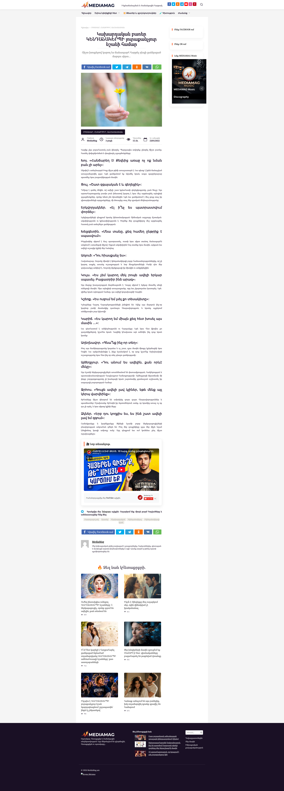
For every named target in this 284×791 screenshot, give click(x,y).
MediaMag (98, 541)
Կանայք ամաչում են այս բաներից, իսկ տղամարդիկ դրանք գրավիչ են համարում (142, 704)
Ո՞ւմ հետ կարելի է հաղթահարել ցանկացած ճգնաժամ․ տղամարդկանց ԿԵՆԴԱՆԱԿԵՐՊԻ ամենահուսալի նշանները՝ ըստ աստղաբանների (98, 656)
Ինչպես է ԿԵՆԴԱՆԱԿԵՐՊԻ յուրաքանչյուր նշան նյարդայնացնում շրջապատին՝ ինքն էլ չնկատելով (97, 705)
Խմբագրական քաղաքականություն (194, 746)
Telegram (106, 511)
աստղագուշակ (92, 519)
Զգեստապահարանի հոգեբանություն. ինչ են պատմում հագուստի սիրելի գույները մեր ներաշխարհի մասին (165, 745)
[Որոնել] (201, 732)
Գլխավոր (86, 13)
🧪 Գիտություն (167, 13)
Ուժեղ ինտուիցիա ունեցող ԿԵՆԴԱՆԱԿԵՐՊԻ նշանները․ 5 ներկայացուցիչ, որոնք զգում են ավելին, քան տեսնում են (97, 606)
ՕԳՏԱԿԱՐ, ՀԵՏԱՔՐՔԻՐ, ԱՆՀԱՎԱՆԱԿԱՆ (103, 132)
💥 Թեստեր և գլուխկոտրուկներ (139, 13)
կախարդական (118, 519)
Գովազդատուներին (193, 738)
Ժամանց (182, 13)
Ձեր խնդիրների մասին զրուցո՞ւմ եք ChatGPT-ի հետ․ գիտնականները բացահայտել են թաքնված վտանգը (142, 652)
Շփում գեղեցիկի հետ (106, 13)
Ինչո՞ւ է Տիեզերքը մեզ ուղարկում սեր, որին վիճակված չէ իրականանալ (141, 604)
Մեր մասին (190, 741)
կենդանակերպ (135, 519)
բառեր (105, 519)
